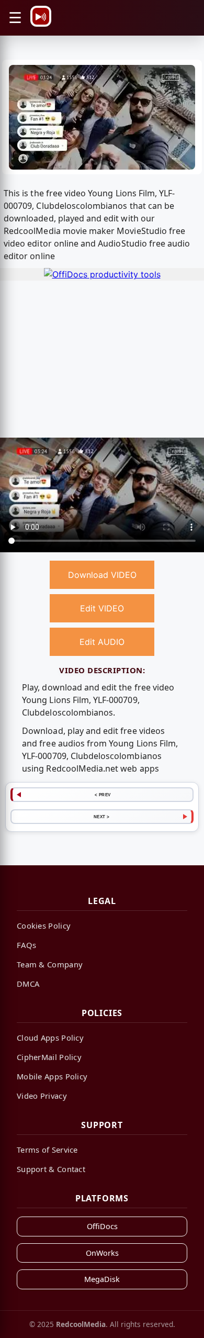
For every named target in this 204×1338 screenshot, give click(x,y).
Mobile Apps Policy (52, 1076)
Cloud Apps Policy (50, 1037)
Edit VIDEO (102, 608)
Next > (102, 816)
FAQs (26, 945)
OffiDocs (102, 1226)
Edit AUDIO (102, 642)
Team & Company (50, 964)
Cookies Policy (44, 925)
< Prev (103, 794)
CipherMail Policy (49, 1057)
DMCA (28, 983)
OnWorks (102, 1253)
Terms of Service (47, 1149)
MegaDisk (102, 1279)
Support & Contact (51, 1169)
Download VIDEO (102, 575)
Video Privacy (42, 1095)
